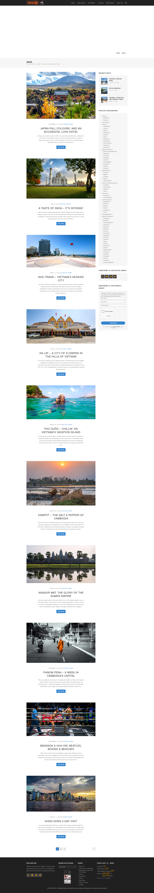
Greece (105, 159)
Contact (81, 874)
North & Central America (109, 183)
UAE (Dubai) (106, 180)
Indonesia (106, 132)
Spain (104, 258)
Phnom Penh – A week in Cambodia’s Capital (61, 673)
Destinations (82, 876)
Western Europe (106, 216)
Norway (105, 252)
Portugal (105, 256)
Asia (103, 124)
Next (123, 53)
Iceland (105, 237)
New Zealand (107, 197)
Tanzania (105, 118)
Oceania (104, 193)
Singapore (106, 141)
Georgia (105, 157)
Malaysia (105, 139)
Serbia (105, 166)
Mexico (105, 189)
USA (104, 191)
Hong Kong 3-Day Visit (61, 821)
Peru (104, 212)
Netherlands (106, 249)
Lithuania (106, 245)
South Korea (106, 143)
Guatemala (106, 187)
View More (61, 147)
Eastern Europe (106, 149)
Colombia (106, 210)
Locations (91, 3)
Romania (105, 164)
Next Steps (82, 880)
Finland (105, 229)
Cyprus (105, 172)
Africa (104, 116)
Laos (104, 136)
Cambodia (106, 126)
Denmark (105, 224)
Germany (105, 233)
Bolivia (105, 203)
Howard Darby (68, 124)
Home (73, 3)
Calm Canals (81, 3)
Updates (81, 884)
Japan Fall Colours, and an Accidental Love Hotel (60, 129)
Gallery (101, 3)
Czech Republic (107, 222)
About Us (120, 3)
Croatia (105, 155)
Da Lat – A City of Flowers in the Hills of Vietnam (61, 354)
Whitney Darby (66, 204)
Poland (105, 254)
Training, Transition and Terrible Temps (116, 98)
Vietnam (105, 147)
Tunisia (105, 120)
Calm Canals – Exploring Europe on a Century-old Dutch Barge (86, 870)
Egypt (105, 174)
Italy (104, 241)
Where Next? (110, 3)
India (104, 130)
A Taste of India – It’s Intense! (61, 208)
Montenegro (106, 162)
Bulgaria (105, 153)
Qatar (105, 178)
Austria (105, 220)
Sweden (105, 260)
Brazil (104, 206)
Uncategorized (106, 214)
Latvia (105, 243)
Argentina (106, 201)
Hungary (105, 235)
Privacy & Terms (83, 882)
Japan (105, 134)
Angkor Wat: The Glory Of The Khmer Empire (61, 594)
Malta (105, 247)
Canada (105, 185)
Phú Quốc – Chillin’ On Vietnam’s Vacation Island (61, 430)
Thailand (105, 145)
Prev (118, 53)
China (105, 128)
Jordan (105, 176)
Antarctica (105, 122)
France (105, 231)
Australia (105, 195)
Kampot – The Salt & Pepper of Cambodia (61, 516)
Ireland (105, 239)
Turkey (105, 168)
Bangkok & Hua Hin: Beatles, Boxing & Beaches (61, 747)
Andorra (105, 218)
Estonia (105, 226)
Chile (104, 208)
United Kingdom (108, 262)
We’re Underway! (115, 88)
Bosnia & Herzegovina (109, 151)
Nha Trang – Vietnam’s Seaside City (61, 278)
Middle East (105, 170)
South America (106, 199)
